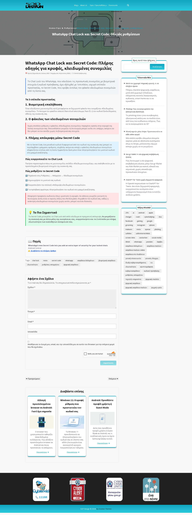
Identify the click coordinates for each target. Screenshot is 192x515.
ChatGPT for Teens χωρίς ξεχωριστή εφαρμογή (144, 180)
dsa (160, 217)
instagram (141, 225)
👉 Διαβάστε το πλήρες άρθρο (42, 251)
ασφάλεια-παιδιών (154, 246)
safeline (128, 233)
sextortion (143, 237)
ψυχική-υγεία (156, 287)
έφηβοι (159, 242)
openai (147, 229)
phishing (158, 229)
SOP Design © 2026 (96, 509)
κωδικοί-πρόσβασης (151, 271)
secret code (56, 260)
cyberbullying (149, 217)
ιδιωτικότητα (32, 264)
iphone (152, 225)
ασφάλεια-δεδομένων (85, 260)
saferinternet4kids (143, 233)
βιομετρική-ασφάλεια (107, 260)
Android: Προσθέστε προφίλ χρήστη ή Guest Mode (102, 404)
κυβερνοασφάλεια (133, 271)
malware (129, 229)
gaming (140, 221)
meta (45, 260)
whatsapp (69, 260)
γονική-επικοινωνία (133, 258)
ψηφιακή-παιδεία (152, 279)
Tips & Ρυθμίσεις (66, 28)
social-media (156, 237)
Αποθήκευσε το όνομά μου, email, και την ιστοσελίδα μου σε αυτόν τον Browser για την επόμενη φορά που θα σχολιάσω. (71, 345)
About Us (83, 5)
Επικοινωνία (113, 5)
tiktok (128, 242)
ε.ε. (152, 262)
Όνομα (31, 311)
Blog (75, 5)
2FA (127, 213)
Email (31, 321)
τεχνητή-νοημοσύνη (133, 279)
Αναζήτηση (157, 67)
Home (52, 28)
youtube (149, 242)
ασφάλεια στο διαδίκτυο (135, 254)
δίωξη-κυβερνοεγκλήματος (136, 262)
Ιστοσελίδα (32, 332)
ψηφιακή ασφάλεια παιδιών (136, 287)
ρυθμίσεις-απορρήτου (50, 264)
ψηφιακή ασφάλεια (71, 264)
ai (133, 213)
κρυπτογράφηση (146, 267)
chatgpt (128, 217)
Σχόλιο (31, 287)
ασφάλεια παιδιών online (135, 250)
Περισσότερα (41, 452)
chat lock (35, 260)
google (149, 221)
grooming (129, 225)
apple (151, 213)
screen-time (130, 237)
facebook (129, 221)
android (141, 213)
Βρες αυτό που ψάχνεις (144, 60)
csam (138, 217)
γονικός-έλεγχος (151, 258)
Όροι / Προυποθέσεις (98, 5)
